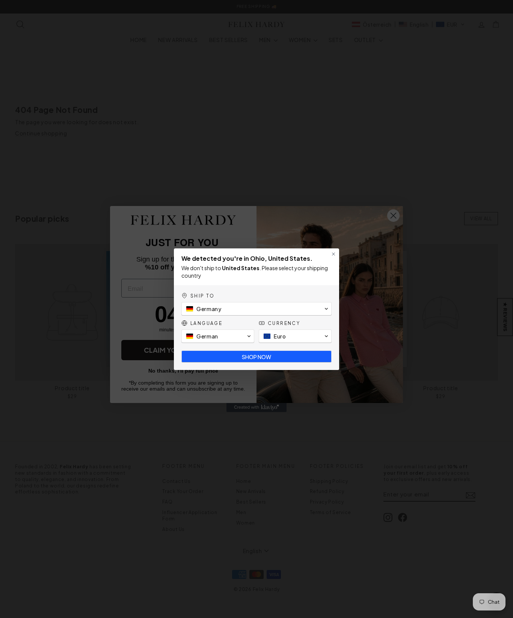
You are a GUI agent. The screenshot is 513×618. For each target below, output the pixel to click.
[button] (256, 309)
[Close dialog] (333, 254)
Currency (284, 323)
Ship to (202, 296)
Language (206, 323)
